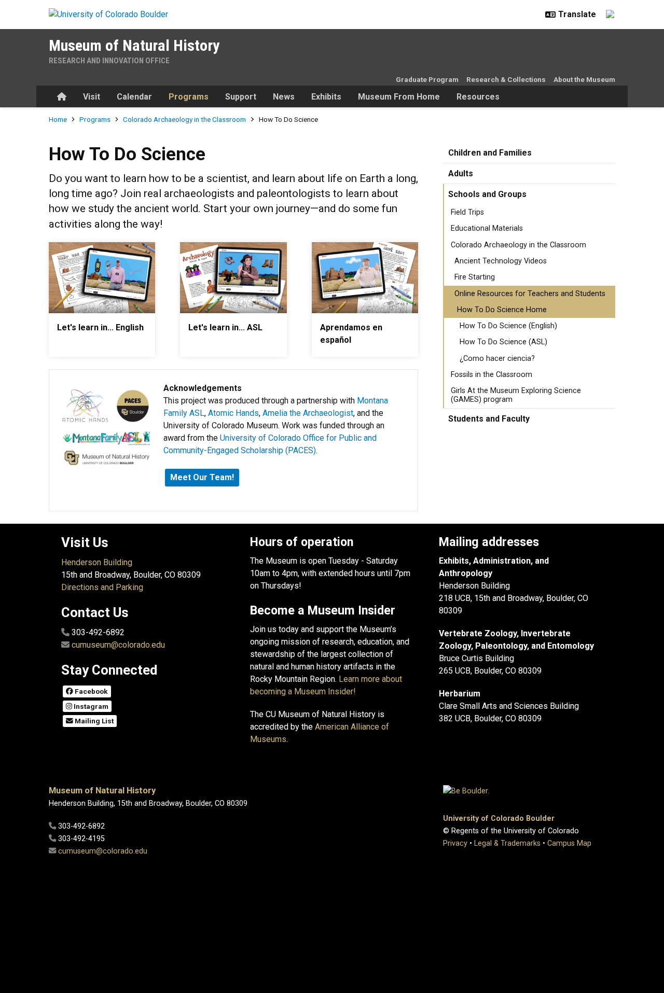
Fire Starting (474, 277)
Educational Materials (487, 228)
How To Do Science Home (502, 309)
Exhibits (326, 97)
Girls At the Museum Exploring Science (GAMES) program (516, 395)
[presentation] (102, 277)
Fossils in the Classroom (491, 374)
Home (58, 119)
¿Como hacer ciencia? (497, 358)
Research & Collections (506, 79)
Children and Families (490, 153)
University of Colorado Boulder (499, 818)
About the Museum (584, 79)
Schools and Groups (487, 194)
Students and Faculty (489, 419)
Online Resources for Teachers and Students (529, 293)
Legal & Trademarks (507, 843)
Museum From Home (399, 97)
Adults (460, 173)
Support (240, 97)
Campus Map (569, 843)
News (284, 97)
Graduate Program (427, 79)
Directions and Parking (102, 587)
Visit (91, 97)
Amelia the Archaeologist (307, 413)
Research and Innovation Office (109, 60)
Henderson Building (96, 562)
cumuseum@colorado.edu (118, 645)
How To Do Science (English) (508, 325)
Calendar (134, 97)
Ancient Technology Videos (500, 261)
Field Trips (467, 212)
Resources (478, 97)
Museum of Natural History (134, 45)
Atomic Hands (233, 413)
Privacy (455, 843)
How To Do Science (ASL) (503, 342)
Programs (189, 97)
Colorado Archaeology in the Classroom (184, 119)
